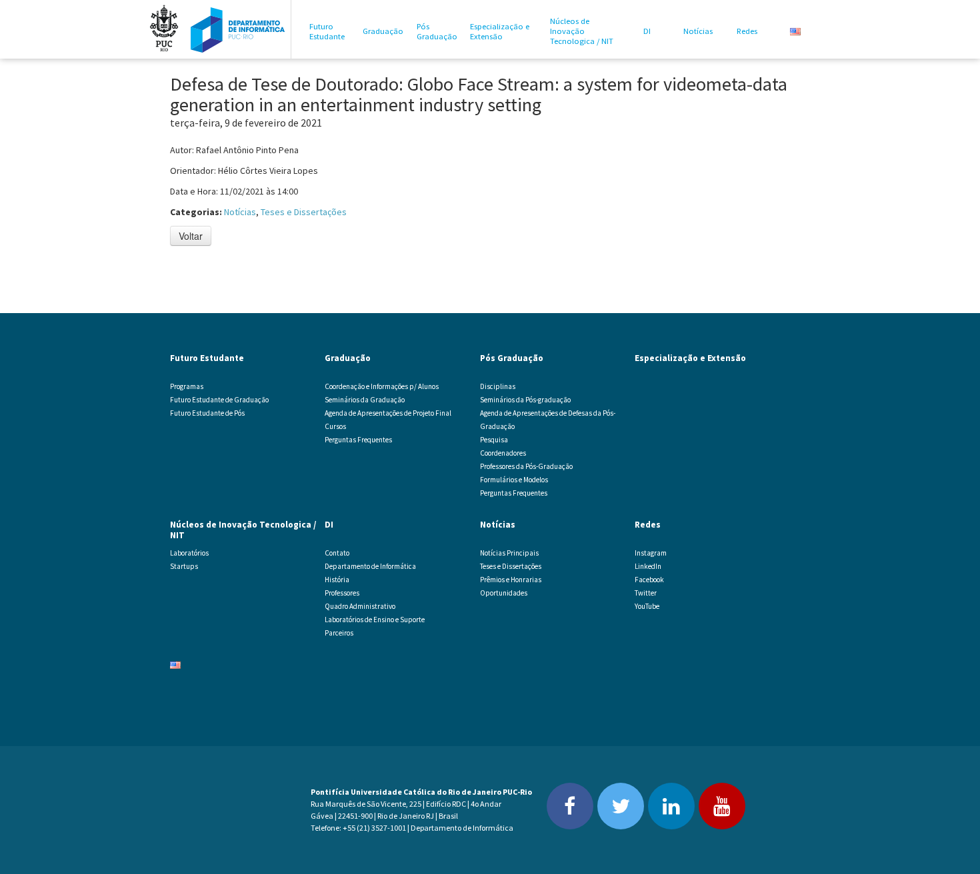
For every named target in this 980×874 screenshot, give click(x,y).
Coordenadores (503, 453)
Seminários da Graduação (365, 399)
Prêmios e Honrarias (510, 579)
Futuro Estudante (327, 31)
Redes (747, 31)
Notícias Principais (509, 553)
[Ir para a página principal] (238, 29)
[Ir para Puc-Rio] (164, 29)
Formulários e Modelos (514, 479)
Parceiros (339, 633)
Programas (186, 386)
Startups (184, 566)
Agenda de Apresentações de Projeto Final (388, 413)
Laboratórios (189, 553)
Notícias (698, 31)
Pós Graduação (437, 31)
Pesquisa (494, 439)
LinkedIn (648, 566)
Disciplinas (497, 386)
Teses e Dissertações (304, 212)
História (337, 579)
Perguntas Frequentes (358, 439)
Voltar (191, 235)
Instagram (651, 553)
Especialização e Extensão (499, 31)
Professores (342, 593)
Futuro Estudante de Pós (207, 413)
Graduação (383, 31)
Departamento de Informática (370, 566)
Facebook (649, 579)
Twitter (646, 593)
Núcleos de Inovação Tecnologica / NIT (581, 31)
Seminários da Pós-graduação (525, 399)
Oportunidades (503, 593)
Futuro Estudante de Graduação (219, 399)
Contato (337, 553)
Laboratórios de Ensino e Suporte (375, 619)
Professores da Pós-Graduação (526, 466)
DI (647, 31)
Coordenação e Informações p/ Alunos (382, 386)
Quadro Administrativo (360, 606)
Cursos (335, 426)
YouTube (647, 606)
